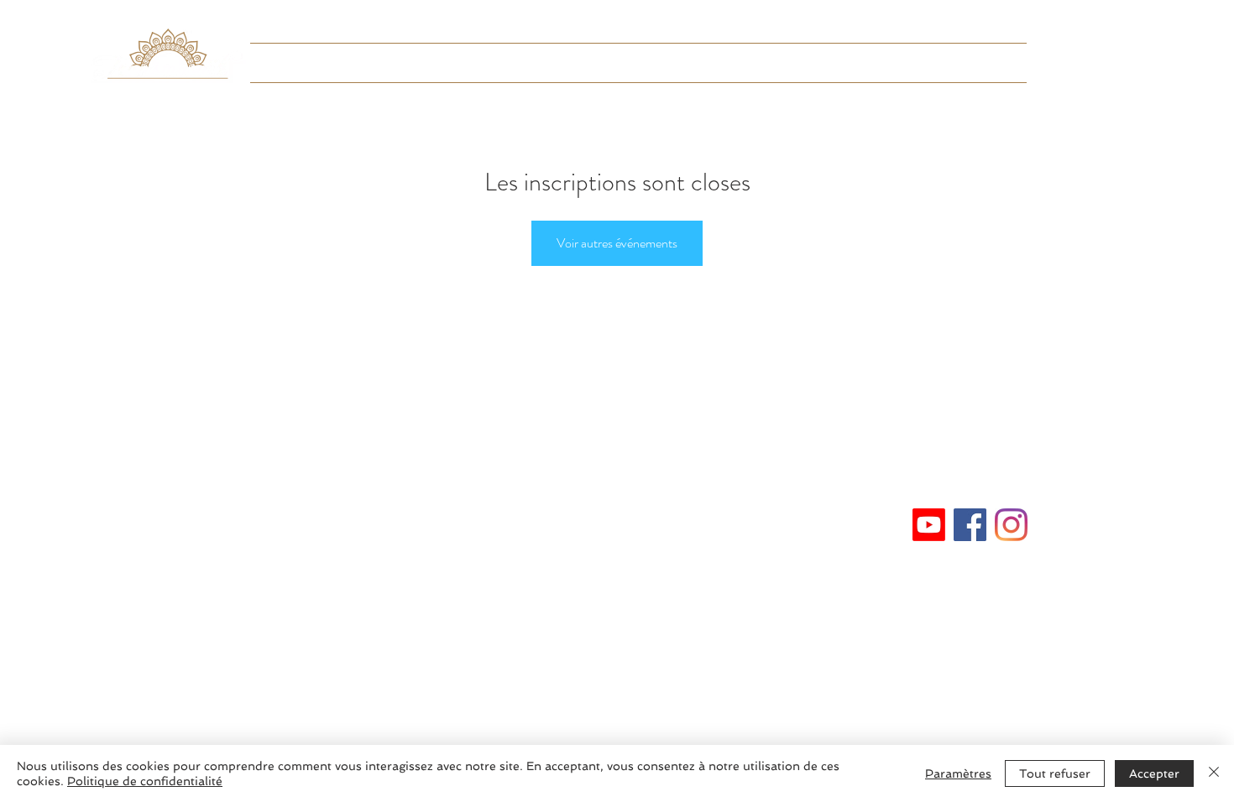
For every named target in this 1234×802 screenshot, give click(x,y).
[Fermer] (1214, 773)
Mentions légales (616, 518)
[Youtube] (928, 524)
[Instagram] (1011, 524)
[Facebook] (970, 524)
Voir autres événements (617, 243)
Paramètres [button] (958, 773)
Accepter (1154, 773)
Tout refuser (1054, 773)
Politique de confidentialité (144, 781)
